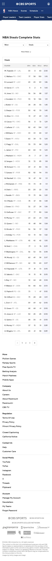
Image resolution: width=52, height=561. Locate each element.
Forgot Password (9, 510)
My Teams (6, 506)
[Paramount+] (43, 527)
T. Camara (8, 173)
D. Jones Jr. (8, 314)
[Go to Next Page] (35, 343)
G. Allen (7, 116)
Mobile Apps (8, 380)
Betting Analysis (9, 371)
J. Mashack (8, 156)
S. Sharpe (7, 110)
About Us (6, 390)
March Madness (9, 375)
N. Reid (7, 246)
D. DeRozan (9, 212)
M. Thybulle (8, 71)
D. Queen (8, 224)
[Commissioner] (14, 532)
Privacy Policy (8, 422)
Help (4, 447)
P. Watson (8, 286)
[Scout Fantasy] (39, 533)
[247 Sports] (10, 527)
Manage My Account (11, 498)
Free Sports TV (9, 367)
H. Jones (7, 93)
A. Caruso (8, 122)
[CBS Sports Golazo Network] (26, 522)
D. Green (7, 308)
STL (39, 66)
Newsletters (7, 502)
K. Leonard (8, 82)
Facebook (6, 474)
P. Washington (9, 252)
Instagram (6, 470)
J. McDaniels (9, 184)
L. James (7, 150)
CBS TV (5, 407)
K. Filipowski (9, 269)
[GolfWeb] (26, 537)
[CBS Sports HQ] (37, 518)
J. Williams (8, 133)
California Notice (9, 436)
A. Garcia (7, 88)
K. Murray (8, 218)
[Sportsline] (27, 527)
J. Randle (7, 195)
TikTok (5, 466)
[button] (3, 4)
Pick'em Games (9, 358)
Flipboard (6, 487)
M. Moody (8, 257)
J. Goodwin (8, 99)
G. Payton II (8, 291)
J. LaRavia (8, 127)
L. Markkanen (9, 241)
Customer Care (9, 451)
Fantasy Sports (8, 363)
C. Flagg (7, 144)
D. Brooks (8, 229)
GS (33, 66)
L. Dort (7, 303)
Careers (5, 394)
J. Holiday (8, 235)
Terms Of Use (8, 418)
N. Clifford (8, 297)
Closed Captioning (10, 432)
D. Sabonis (8, 274)
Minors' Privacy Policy (11, 426)
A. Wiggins (8, 331)
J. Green (7, 207)
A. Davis (7, 190)
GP (28, 66)
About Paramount (10, 399)
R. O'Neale (8, 201)
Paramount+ (7, 403)
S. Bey (6, 280)
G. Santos (8, 320)
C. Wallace (8, 76)
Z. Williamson (9, 263)
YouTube (6, 462)
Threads (5, 483)
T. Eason (7, 139)
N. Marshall (8, 178)
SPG (45, 66)
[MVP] (27, 532)
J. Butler (7, 105)
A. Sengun (8, 161)
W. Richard (8, 167)
